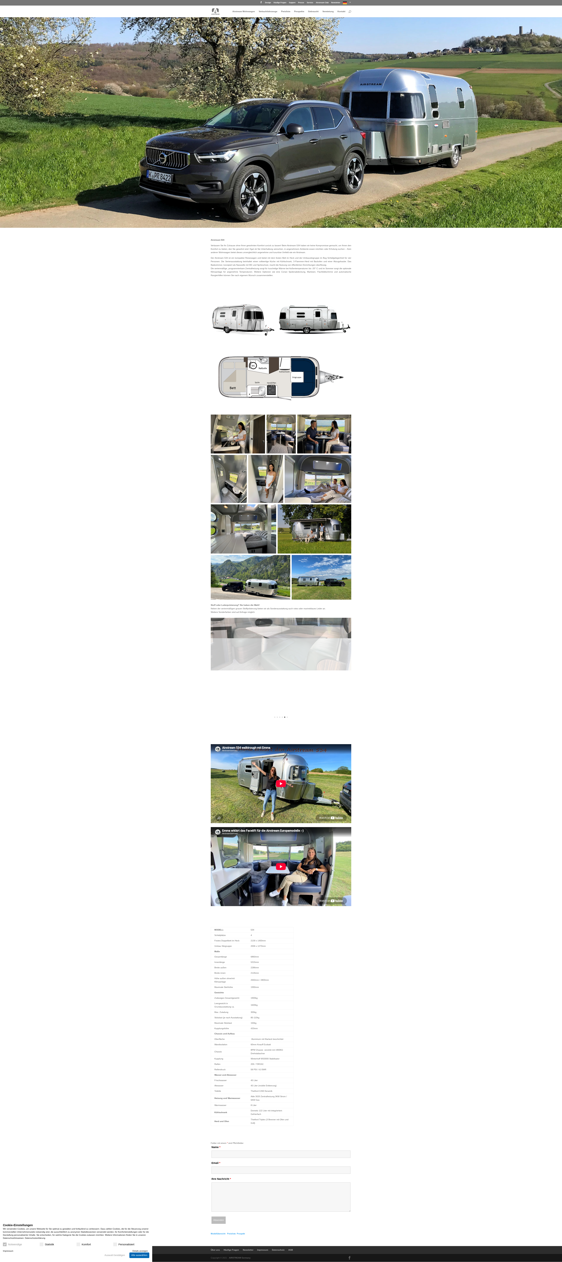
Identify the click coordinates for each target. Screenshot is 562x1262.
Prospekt (241, 1234)
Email (215, 1163)
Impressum (262, 1250)
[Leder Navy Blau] (281, 670)
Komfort (86, 1244)
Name (215, 1147)
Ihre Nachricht (221, 1178)
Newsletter (335, 3)
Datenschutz (278, 1250)
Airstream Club (322, 3)
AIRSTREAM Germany (240, 1258)
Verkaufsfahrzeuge (268, 11)
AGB (290, 1250)
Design (268, 3)
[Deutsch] (347, 3)
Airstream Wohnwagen (243, 11)
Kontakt (341, 11)
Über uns (215, 1250)
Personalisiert (126, 1244)
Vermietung (328, 11)
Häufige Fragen (280, 3)
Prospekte (299, 11)
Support (292, 3)
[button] (243, 319)
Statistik (49, 1244)
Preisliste (285, 11)
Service (310, 3)
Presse (301, 3)
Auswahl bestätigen (114, 1255)
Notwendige (15, 1244)
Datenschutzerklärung (35, 1238)
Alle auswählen (139, 1255)
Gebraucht (313, 11)
